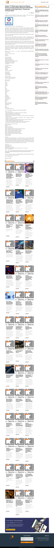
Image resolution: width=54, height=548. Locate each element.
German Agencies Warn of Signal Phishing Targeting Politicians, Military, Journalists (19, 201)
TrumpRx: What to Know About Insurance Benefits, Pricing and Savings (19, 424)
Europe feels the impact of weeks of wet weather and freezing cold (28, 252)
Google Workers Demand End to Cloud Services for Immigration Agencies (9, 425)
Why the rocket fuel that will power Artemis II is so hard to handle (29, 376)
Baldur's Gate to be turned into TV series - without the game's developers (9, 501)
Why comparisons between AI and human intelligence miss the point (9, 400)
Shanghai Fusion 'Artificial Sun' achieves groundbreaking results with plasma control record (28, 226)
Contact (45, 540)
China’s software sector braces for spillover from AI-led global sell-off (9, 277)
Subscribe (27, 542)
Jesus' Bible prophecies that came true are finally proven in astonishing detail (19, 303)
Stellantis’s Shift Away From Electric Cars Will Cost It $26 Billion (29, 352)
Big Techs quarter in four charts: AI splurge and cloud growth (9, 475)
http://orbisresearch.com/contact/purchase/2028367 (18, 110)
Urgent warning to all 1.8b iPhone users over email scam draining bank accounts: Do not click (29, 450)
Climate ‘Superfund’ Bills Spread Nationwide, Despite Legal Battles (28, 501)
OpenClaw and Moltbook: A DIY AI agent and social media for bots (19, 175)
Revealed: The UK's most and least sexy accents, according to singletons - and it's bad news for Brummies (19, 476)
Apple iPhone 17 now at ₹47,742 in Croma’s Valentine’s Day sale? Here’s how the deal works (29, 201)
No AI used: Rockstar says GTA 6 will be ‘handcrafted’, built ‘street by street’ (9, 328)
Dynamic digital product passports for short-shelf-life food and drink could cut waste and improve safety (10, 176)
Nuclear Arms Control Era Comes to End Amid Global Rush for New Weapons (19, 450)
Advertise (47, 540)
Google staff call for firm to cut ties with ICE (19, 351)
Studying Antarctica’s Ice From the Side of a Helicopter (9, 449)
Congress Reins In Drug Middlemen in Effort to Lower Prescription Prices (19, 328)
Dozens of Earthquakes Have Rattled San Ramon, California (28, 328)
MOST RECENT (15, 2)
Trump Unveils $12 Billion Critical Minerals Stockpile (9, 251)
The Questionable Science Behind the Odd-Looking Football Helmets (29, 475)
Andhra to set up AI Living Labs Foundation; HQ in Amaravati (9, 226)
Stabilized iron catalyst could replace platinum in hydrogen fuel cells (28, 400)
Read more (7, 186)
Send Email (8, 146)
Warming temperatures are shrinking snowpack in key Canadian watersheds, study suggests (28, 277)
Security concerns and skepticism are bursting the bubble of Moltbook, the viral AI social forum (9, 201)
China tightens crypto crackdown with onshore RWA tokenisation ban (9, 303)
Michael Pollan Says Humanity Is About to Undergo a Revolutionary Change (19, 226)
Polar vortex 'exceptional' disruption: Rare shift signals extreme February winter (19, 252)
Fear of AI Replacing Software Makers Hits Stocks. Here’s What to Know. (19, 376)
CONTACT (22, 2)
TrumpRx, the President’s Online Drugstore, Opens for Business (9, 352)
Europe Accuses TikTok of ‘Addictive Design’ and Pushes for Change (19, 400)
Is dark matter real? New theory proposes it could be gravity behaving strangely (29, 175)
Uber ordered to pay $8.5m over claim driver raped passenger (9, 376)
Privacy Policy (41, 540)
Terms (38, 540)
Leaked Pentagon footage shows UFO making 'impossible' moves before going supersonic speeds (28, 303)
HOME (12, 2)
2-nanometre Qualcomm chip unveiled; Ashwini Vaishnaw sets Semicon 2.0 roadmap (19, 277)
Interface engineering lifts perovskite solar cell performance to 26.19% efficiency (29, 425)
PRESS (20, 2)
